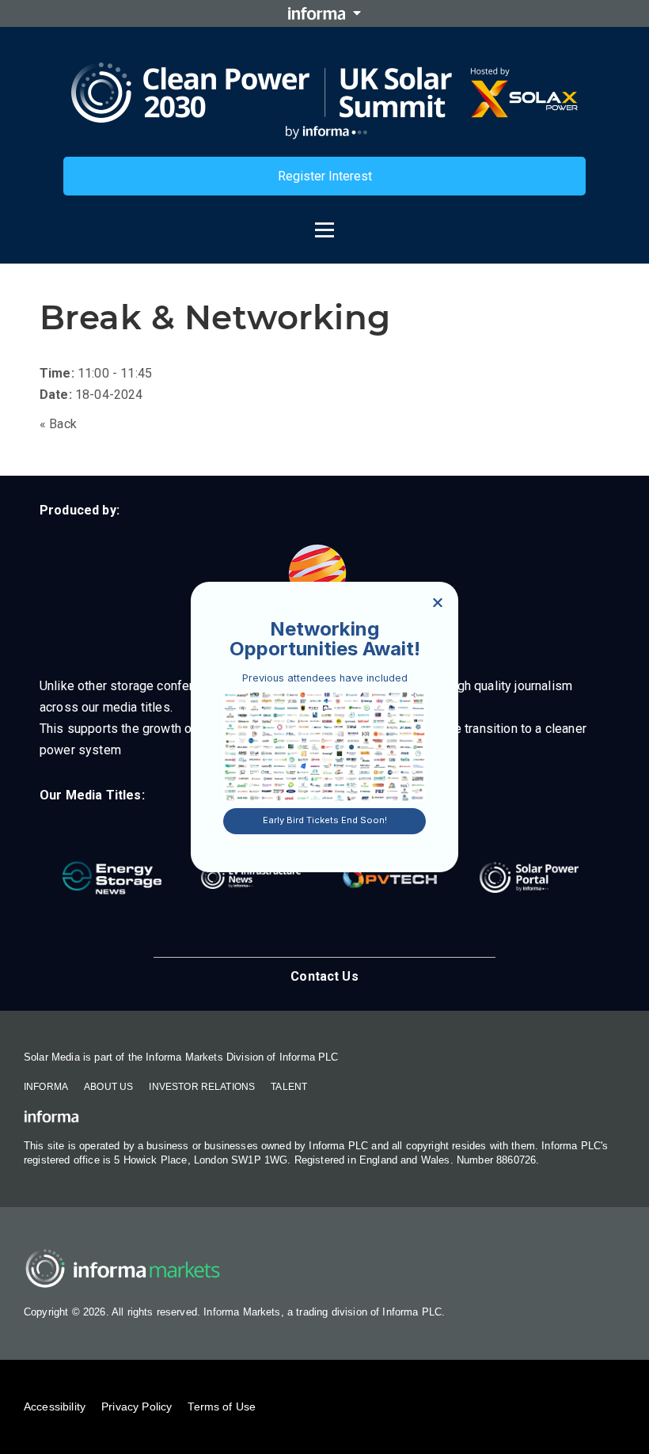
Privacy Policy (136, 1406)
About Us (108, 1086)
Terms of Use (222, 1406)
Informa (46, 1086)
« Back (58, 423)
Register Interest (325, 176)
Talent (289, 1086)
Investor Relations (202, 1086)
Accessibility (54, 1406)
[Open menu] (324, 222)
